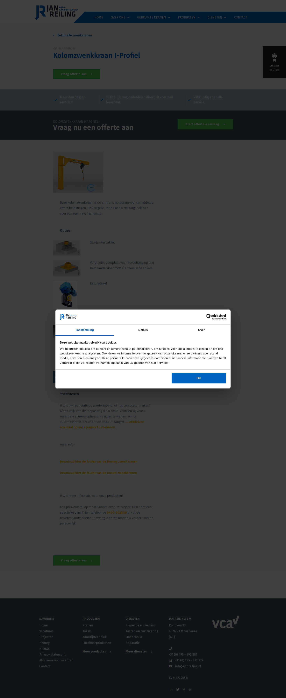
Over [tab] (201, 329)
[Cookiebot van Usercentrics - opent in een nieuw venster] (209, 317)
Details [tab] (143, 329)
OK (199, 378)
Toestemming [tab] (84, 329)
